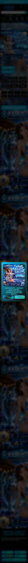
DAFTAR (20, 297)
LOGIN (8, 297)
